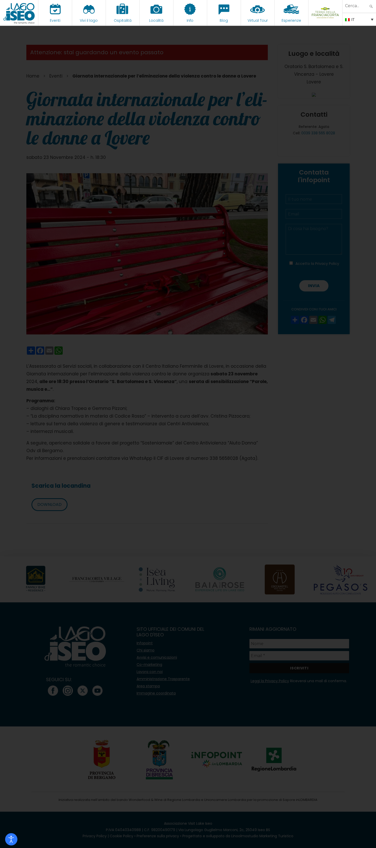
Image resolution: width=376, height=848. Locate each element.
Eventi (55, 20)
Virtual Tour (258, 20)
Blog (224, 20)
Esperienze (291, 20)
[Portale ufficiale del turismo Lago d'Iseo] (19, 13)
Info (190, 20)
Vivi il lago (89, 20)
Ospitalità (122, 20)
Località (156, 20)
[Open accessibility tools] (11, 839)
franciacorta (325, 20)
